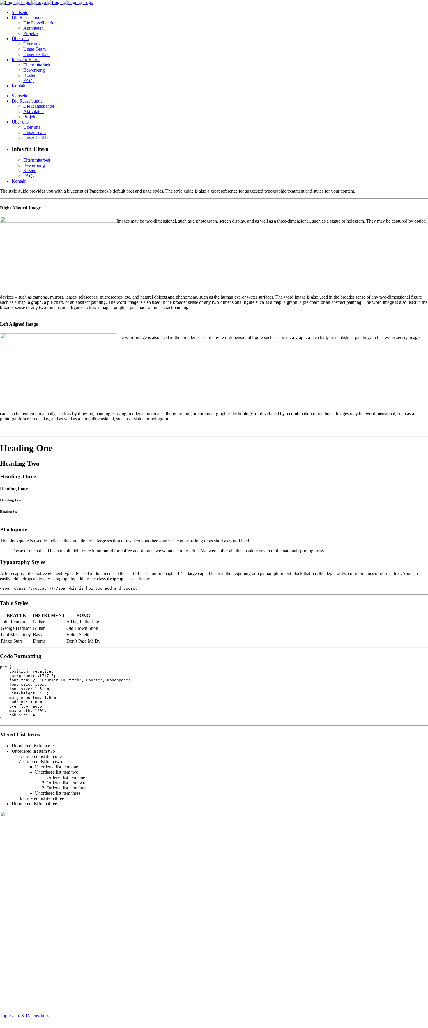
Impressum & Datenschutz (24, 1015)
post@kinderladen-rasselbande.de (31, 1002)
